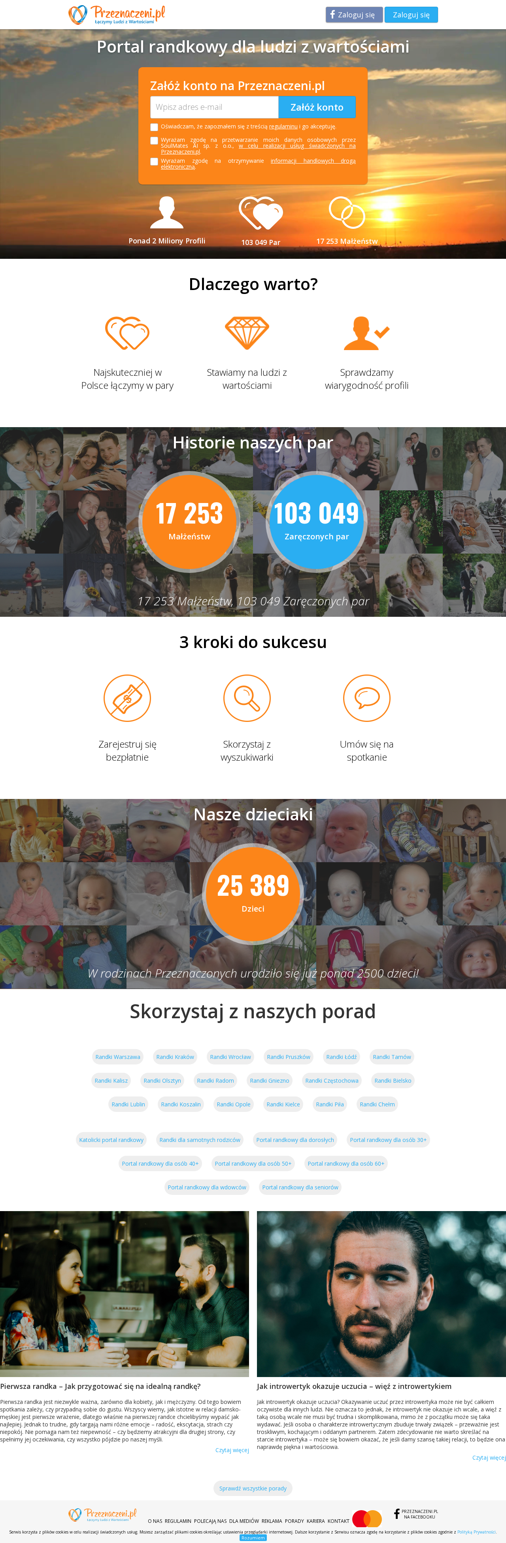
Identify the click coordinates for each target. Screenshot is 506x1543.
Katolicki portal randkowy (111, 1140)
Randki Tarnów (392, 1057)
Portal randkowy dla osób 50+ (253, 1163)
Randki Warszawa (117, 1057)
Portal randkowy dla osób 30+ (388, 1140)
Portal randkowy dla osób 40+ (160, 1163)
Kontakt (338, 1521)
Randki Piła (330, 1104)
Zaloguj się (356, 14)
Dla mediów (244, 1521)
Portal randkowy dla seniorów (300, 1187)
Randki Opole (234, 1104)
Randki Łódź (341, 1057)
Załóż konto (317, 106)
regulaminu (283, 126)
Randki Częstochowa (332, 1080)
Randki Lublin (128, 1104)
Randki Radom (215, 1080)
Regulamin (178, 1521)
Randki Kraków (175, 1057)
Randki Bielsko (393, 1080)
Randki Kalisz (111, 1080)
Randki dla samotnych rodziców (199, 1140)
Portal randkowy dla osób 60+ (346, 1163)
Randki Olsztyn (162, 1080)
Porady (294, 1521)
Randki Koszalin (181, 1104)
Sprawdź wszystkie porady (253, 1488)
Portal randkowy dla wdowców (207, 1187)
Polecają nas (210, 1521)
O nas (155, 1521)
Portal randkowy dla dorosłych (295, 1140)
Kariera (316, 1521)
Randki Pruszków (288, 1057)
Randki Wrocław (230, 1057)
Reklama (272, 1521)
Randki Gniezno (269, 1080)
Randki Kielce (283, 1104)
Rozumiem (253, 1538)
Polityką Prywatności (476, 1532)
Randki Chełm (377, 1104)
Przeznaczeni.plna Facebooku (420, 1514)
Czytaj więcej (232, 1450)
